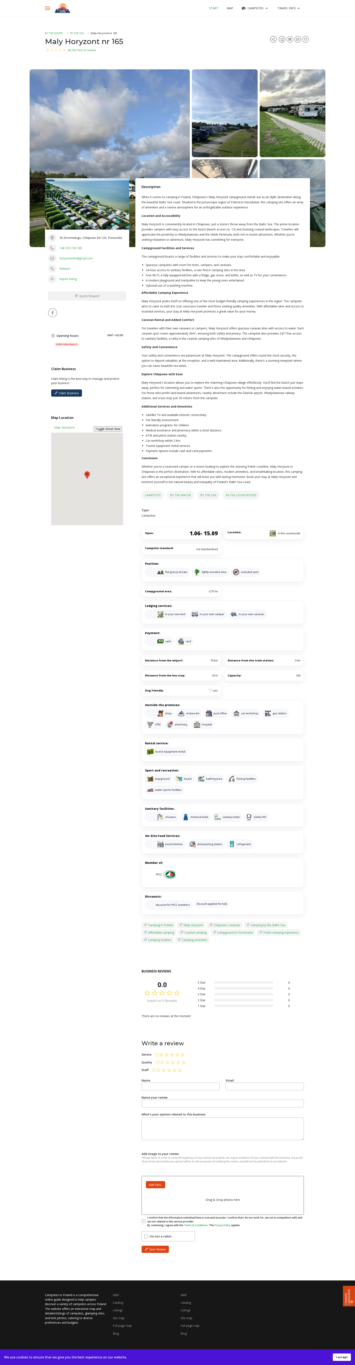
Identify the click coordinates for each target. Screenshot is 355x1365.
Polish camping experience (281, 932)
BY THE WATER (54, 33)
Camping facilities (159, 940)
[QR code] (290, 41)
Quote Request (88, 296)
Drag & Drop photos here (223, 1200)
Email (230, 1080)
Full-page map (122, 1326)
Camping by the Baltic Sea (267, 925)
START (213, 8)
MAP (230, 8)
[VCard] (298, 41)
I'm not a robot (161, 1236)
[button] (87, 475)
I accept (342, 1357)
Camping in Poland (160, 925)
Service (146, 1054)
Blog (116, 1333)
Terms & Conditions (196, 1225)
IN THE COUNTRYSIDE (241, 495)
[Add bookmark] (306, 41)
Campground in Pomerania (234, 932)
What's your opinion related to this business (173, 1114)
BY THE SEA (77, 33)
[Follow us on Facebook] (52, 312)
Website (64, 269)
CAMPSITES (255, 8)
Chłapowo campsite (226, 925)
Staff (145, 1070)
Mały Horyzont (193, 925)
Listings (118, 1310)
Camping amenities (194, 940)
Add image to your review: (160, 1154)
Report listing (68, 279)
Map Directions (64, 427)
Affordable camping (160, 932)
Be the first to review (82, 50)
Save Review (157, 1249)
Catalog (118, 1303)
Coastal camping (195, 932)
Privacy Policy (222, 1225)
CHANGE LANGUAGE (347, 1297)
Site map (118, 1318)
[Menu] (47, 8)
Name (146, 1080)
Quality (147, 1062)
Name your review (154, 1097)
